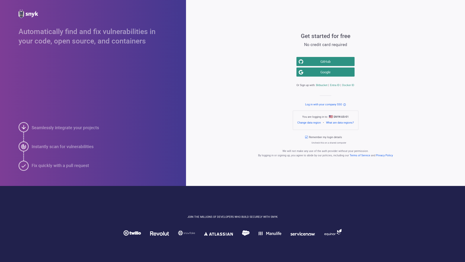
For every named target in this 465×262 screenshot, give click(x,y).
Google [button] (325, 72)
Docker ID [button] (348, 85)
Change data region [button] (309, 122)
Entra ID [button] (335, 85)
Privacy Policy (384, 155)
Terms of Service (360, 155)
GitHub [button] (325, 61)
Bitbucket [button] (321, 85)
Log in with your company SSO (323, 104)
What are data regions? (340, 122)
